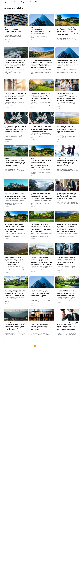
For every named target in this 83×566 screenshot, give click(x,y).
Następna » (46, 345)
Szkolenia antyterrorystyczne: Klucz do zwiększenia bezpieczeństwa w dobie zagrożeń (41, 29)
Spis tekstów (68, 2)
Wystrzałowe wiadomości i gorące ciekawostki (20, 2)
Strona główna (76, 2)
